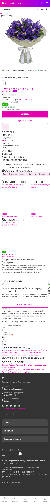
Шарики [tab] (22, 174)
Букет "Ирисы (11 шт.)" (11, 254)
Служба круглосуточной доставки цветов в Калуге (24, 461)
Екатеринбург (28, 369)
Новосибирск (28, 365)
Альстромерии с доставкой (23, 352)
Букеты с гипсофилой (16, 355)
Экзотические (7, 350)
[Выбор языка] (42, 9)
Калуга (7, 9)
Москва (20, 369)
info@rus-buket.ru (11, 401)
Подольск (12, 365)
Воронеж (5, 365)
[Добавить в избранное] (5, 127)
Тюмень (37, 369)
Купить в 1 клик (25, 120)
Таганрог (19, 365)
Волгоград (13, 369)
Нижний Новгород (8, 368)
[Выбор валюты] (37, 9)
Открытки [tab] (13, 174)
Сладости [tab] (43, 174)
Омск (28, 372)
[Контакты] (46, 9)
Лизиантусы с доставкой (32, 350)
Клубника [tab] (32, 174)
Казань (17, 372)
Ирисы (4, 141)
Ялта (12, 372)
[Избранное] (42, 3)
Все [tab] (4, 174)
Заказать (25, 114)
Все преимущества (25, 304)
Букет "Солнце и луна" (11, 215)
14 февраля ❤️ (7, 334)
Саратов (23, 372)
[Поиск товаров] (37, 3)
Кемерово (38, 365)
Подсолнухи (17, 350)
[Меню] (46, 3)
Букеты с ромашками (33, 355)
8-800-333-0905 (10, 395)
